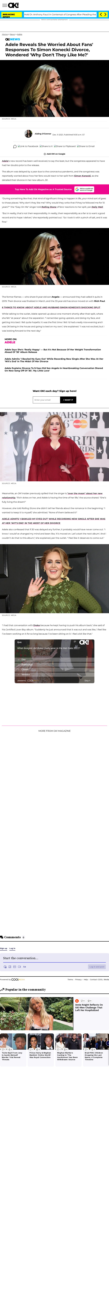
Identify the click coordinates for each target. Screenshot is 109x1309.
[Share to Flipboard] (65, 146)
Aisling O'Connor (43, 134)
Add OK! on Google (56, 154)
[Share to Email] (86, 146)
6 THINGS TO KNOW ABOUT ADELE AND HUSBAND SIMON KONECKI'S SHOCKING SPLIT (51, 307)
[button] (5, 6)
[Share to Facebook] (28, 146)
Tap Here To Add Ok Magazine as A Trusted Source (43, 189)
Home (5, 34)
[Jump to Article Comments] (14, 146)
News (12, 34)
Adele (19, 34)
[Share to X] (46, 146)
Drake (36, 625)
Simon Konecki (82, 176)
